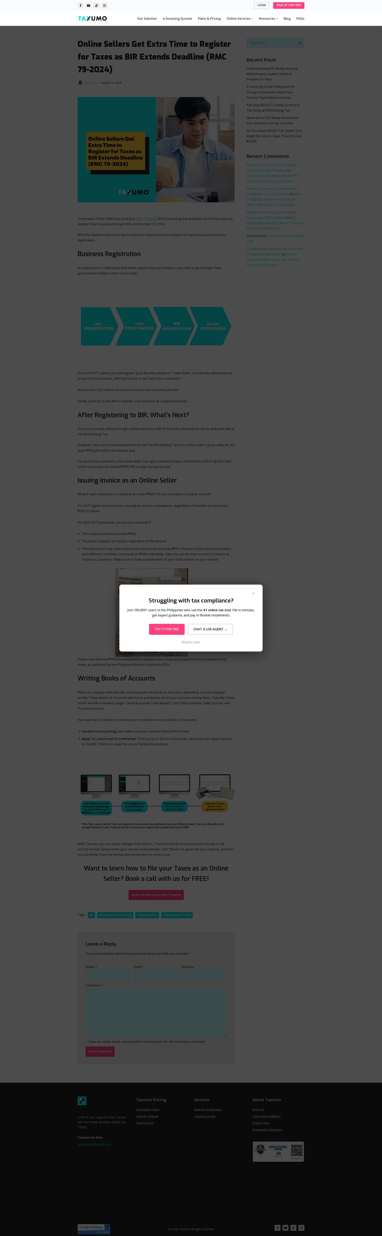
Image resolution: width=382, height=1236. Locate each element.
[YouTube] (89, 6)
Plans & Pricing (209, 18)
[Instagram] (104, 6)
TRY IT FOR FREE (167, 629)
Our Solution (147, 18)
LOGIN (261, 5)
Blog (287, 18)
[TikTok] (96, 6)
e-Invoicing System (177, 18)
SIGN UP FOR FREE (289, 5)
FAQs (300, 18)
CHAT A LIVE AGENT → (210, 629)
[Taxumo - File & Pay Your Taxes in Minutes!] (92, 18)
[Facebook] (81, 6)
